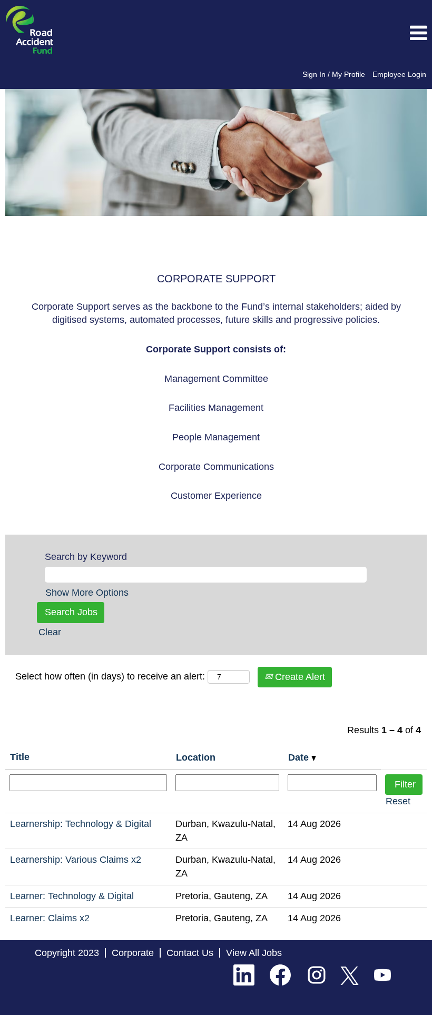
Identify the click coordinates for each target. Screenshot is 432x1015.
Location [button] (195, 757)
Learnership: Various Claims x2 (75, 859)
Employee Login (399, 74)
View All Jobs (254, 953)
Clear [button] (49, 632)
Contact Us (189, 953)
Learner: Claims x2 (50, 918)
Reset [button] (398, 801)
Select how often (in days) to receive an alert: (110, 676)
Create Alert (298, 677)
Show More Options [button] (87, 592)
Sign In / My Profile (333, 74)
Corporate (133, 953)
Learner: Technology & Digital (72, 896)
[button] (360, 34)
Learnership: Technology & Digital (80, 824)
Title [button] (20, 757)
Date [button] (299, 757)
